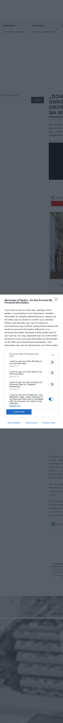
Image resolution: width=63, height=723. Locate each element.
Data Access (31, 422)
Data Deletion (14, 422)
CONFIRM (19, 412)
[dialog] (31, 361)
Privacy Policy (49, 422)
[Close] (57, 300)
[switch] (51, 362)
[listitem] (31, 355)
